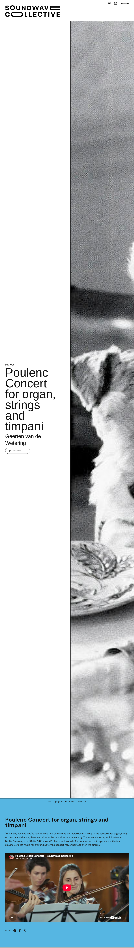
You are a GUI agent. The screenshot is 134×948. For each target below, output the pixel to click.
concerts (82, 801)
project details (15, 450)
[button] (14, 930)
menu (125, 3)
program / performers (64, 801)
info (49, 801)
